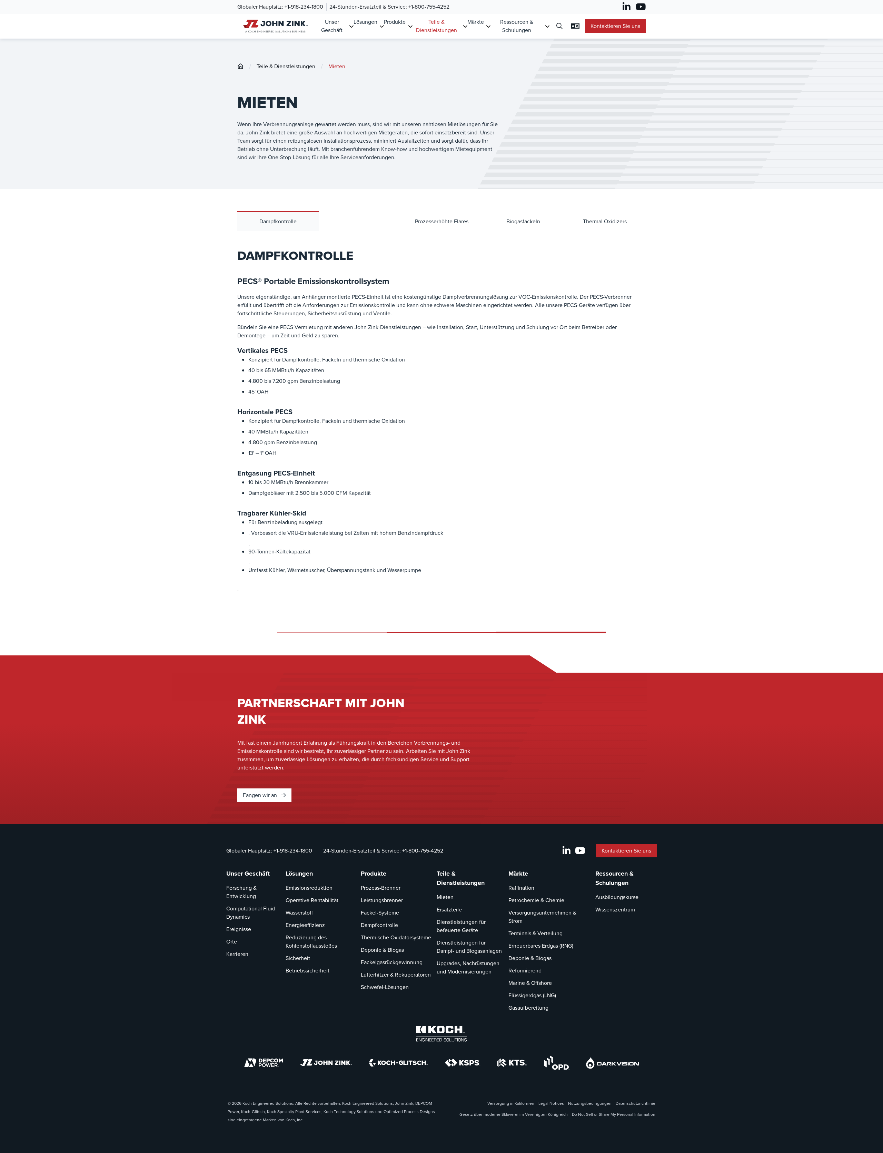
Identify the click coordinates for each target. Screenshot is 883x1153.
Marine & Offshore (530, 983)
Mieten (336, 66)
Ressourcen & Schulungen (516, 26)
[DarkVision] (612, 1063)
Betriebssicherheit (307, 971)
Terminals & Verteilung (535, 933)
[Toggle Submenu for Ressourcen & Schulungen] (547, 26)
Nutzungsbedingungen (590, 1103)
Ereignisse (238, 929)
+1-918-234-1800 (304, 7)
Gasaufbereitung (528, 1008)
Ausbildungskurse (616, 897)
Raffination (521, 888)
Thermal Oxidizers (605, 221)
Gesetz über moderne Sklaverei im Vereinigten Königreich (513, 1114)
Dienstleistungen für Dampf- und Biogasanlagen (469, 947)
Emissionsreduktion (309, 888)
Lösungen (365, 22)
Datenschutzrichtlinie (635, 1103)
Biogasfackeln (523, 221)
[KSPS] (462, 1063)
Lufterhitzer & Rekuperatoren (396, 975)
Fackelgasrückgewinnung (392, 962)
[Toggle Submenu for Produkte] (410, 26)
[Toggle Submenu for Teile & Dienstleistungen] (465, 26)
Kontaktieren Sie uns (615, 26)
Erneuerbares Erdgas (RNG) (540, 946)
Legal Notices (551, 1103)
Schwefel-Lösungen (385, 987)
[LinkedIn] (627, 6)
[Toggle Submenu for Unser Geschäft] (351, 26)
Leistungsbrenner (382, 900)
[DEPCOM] (263, 1062)
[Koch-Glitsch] (398, 1063)
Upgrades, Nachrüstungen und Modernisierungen (468, 967)
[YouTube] (641, 6)
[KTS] (512, 1062)
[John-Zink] (240, 66)
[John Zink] (274, 26)
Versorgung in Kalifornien (510, 1103)
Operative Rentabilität (312, 900)
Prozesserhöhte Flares (441, 221)
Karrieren (237, 954)
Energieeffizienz (305, 925)
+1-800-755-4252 (428, 7)
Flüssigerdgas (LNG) (532, 995)
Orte (231, 942)
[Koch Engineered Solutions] (441, 1034)
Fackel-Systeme (380, 913)
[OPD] (556, 1062)
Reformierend (525, 971)
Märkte (475, 22)
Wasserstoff (299, 913)
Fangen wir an (260, 795)
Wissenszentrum (615, 910)
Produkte (395, 22)
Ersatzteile (449, 910)
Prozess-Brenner (380, 888)
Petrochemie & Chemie (536, 900)
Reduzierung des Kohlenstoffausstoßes (311, 941)
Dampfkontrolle (278, 221)
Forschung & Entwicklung (241, 892)
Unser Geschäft (332, 26)
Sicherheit (298, 958)
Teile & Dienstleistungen (436, 26)
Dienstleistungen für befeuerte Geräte (461, 926)
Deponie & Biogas (382, 950)
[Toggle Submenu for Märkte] (488, 26)
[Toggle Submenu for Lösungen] (381, 26)
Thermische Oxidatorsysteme (396, 937)
